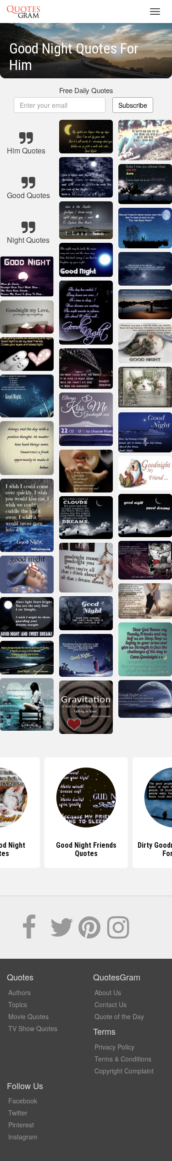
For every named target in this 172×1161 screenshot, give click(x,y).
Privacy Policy (114, 1046)
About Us (107, 992)
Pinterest (21, 1124)
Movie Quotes (28, 1016)
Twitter (18, 1112)
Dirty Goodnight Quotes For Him (86, 849)
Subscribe (132, 105)
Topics (17, 1004)
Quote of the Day (119, 1016)
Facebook (22, 1100)
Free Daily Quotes (86, 90)
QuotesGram (23, 11)
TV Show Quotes (32, 1028)
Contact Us (110, 1004)
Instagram (23, 1136)
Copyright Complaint (124, 1070)
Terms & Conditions (122, 1058)
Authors (19, 992)
